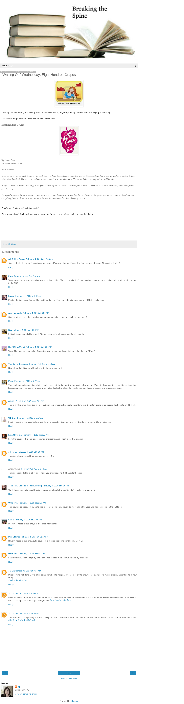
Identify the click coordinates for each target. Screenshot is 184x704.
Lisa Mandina (15, 435)
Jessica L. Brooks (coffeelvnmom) (25, 486)
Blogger (74, 701)
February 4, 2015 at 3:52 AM (36, 313)
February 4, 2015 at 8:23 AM (35, 435)
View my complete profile (26, 694)
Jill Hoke (12, 452)
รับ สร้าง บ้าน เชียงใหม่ (60, 600)
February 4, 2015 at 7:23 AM (27, 381)
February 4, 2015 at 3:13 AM (28, 296)
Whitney (12, 418)
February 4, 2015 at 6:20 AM (39, 347)
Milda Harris (14, 537)
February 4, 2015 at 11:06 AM (32, 503)
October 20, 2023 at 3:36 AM (25, 593)
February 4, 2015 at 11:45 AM (28, 520)
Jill (19, 687)
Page (10, 276)
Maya (11, 381)
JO (9, 571)
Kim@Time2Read (16, 347)
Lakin (11, 520)
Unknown (13, 503)
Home (69, 673)
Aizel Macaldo (15, 313)
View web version (69, 678)
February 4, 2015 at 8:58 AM (34, 469)
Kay (10, 330)
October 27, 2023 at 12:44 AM (25, 613)
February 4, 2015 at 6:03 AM (26, 330)
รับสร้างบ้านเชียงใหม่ (17, 580)
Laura (11, 296)
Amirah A (12, 401)
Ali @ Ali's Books (16, 259)
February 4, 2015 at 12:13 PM (34, 537)
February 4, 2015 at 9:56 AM (56, 486)
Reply (11, 267)
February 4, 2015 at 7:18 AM (42, 364)
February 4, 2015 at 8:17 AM (30, 418)
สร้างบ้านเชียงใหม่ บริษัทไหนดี (21, 620)
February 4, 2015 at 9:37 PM (32, 554)
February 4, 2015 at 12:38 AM (39, 259)
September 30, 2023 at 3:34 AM (26, 571)
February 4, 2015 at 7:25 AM (31, 401)
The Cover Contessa (18, 364)
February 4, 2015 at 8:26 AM (31, 452)
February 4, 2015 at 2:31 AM (27, 276)
